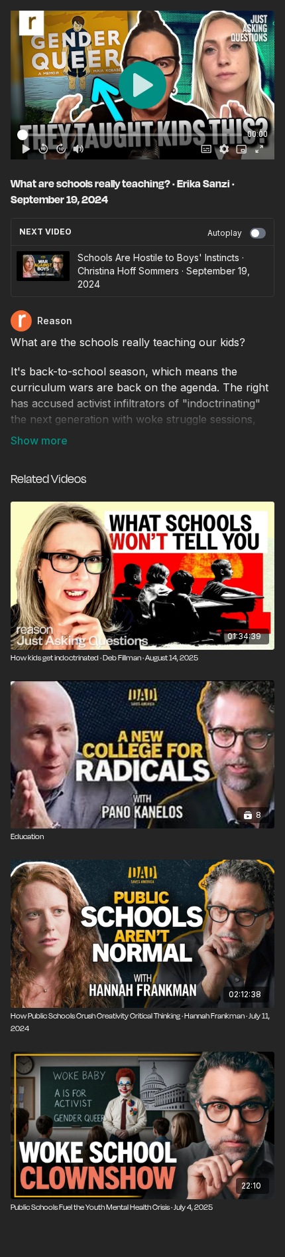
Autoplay (224, 233)
